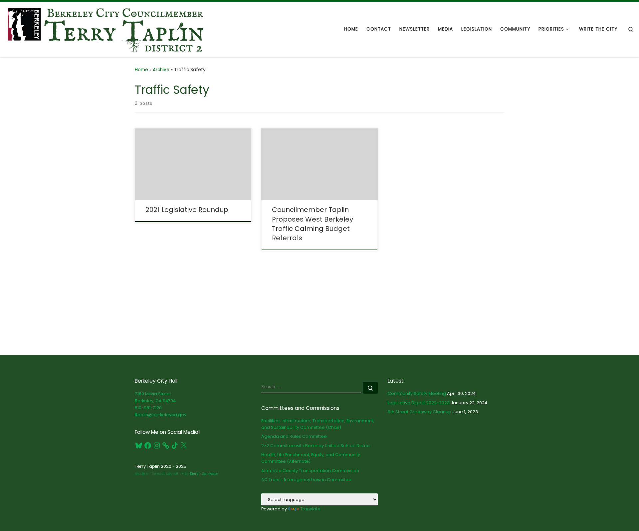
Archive (161, 70)
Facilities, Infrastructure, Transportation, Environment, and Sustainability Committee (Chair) (317, 424)
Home (141, 70)
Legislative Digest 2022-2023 (419, 403)
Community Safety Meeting (417, 393)
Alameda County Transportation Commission (310, 470)
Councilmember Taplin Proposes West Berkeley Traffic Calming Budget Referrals (312, 223)
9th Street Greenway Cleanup (419, 412)
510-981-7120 (148, 408)
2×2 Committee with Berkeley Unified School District (316, 445)
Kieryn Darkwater (204, 473)
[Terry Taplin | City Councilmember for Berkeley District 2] (105, 28)
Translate (310, 509)
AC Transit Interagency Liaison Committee (306, 479)
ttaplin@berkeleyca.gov (160, 415)
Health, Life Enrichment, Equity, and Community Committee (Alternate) (310, 458)
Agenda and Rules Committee (294, 436)
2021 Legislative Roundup (186, 209)
